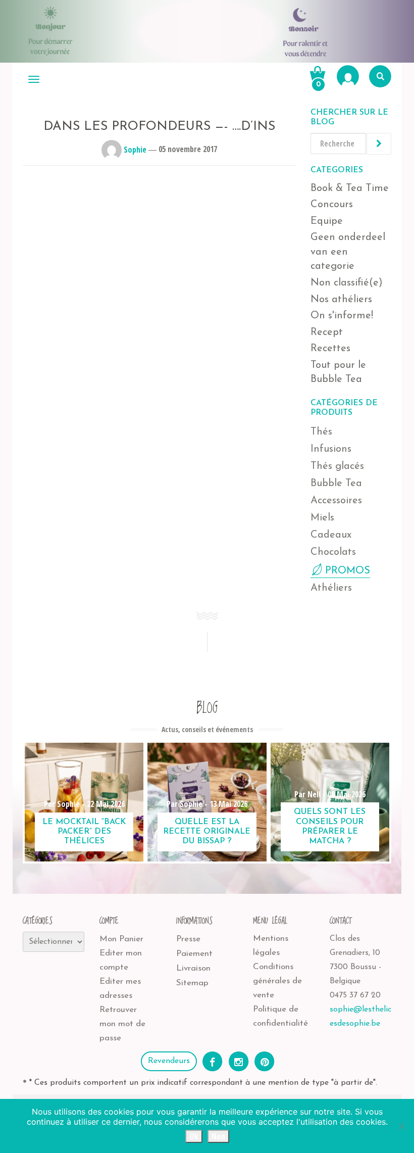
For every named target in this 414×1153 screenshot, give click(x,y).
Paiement (194, 953)
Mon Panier (121, 939)
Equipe (326, 221)
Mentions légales (270, 945)
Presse (188, 939)
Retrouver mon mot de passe (122, 1023)
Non (218, 1136)
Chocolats (333, 552)
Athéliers (331, 588)
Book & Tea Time (349, 188)
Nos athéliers (341, 300)
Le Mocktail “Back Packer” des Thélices (84, 831)
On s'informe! (341, 316)
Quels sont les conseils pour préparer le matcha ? (330, 826)
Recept (326, 332)
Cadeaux (330, 535)
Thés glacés (337, 466)
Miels (322, 518)
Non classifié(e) (346, 283)
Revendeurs (169, 1061)
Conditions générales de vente (277, 981)
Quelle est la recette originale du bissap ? (206, 831)
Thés (321, 432)
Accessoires (336, 501)
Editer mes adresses (120, 988)
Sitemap (192, 983)
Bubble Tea (336, 483)
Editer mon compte (120, 960)
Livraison (193, 968)
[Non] (401, 1126)
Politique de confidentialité (280, 1016)
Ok (193, 1136)
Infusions (330, 449)
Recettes (330, 349)
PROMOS (347, 571)
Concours (331, 205)
